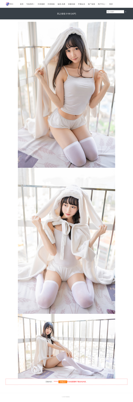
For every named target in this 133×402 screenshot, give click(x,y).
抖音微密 (41, 4)
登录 (111, 4)
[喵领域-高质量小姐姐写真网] (9, 4)
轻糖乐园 (71, 4)
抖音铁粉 (51, 4)
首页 (21, 4)
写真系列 (29, 4)
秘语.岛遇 (61, 4)
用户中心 (101, 4)
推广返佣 (91, 4)
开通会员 (81, 4)
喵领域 (68, 397)
